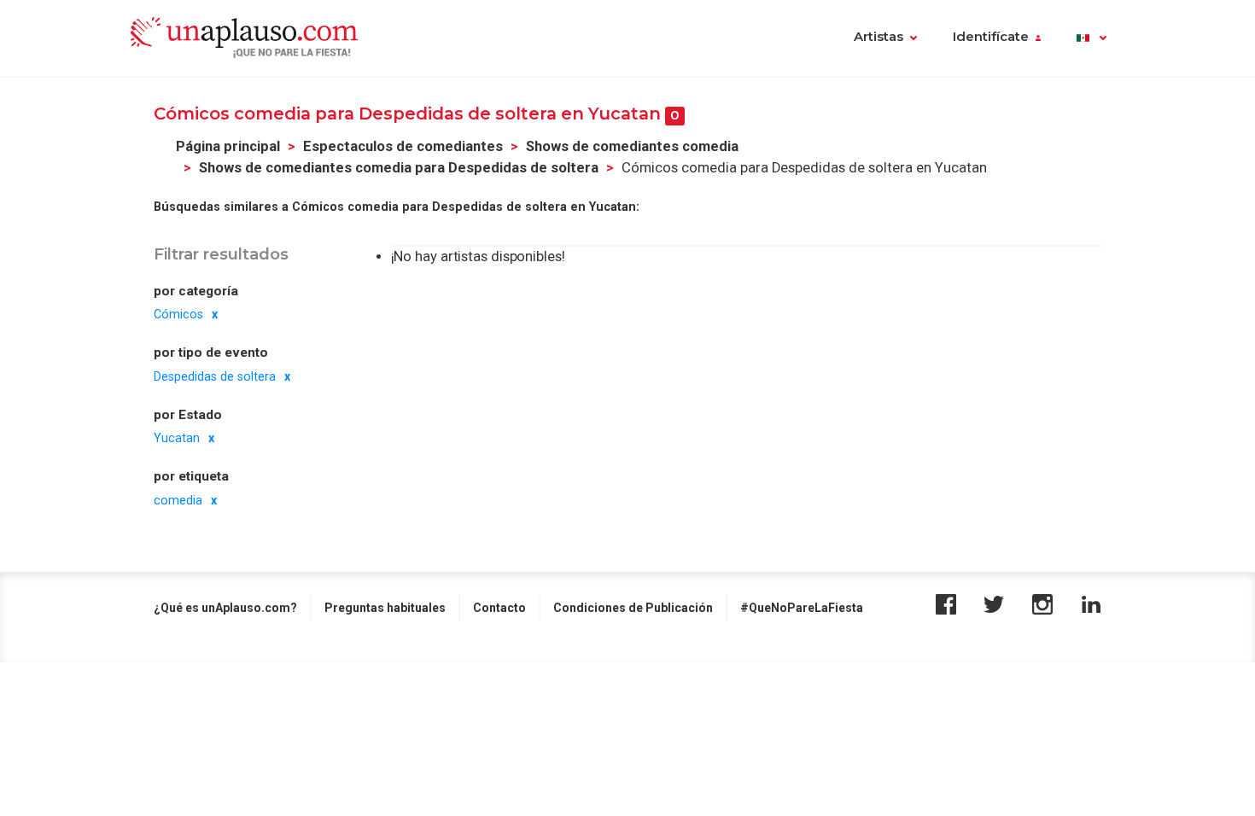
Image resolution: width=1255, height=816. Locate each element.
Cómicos (178, 314)
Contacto (499, 608)
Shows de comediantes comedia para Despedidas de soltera (398, 168)
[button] (1091, 38)
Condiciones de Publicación (633, 608)
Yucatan (177, 438)
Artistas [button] (878, 36)
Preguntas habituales (385, 608)
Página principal (228, 146)
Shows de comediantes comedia (632, 146)
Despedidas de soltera (215, 376)
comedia (178, 500)
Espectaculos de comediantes (403, 146)
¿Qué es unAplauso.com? (225, 608)
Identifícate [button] (991, 36)
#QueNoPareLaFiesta (801, 608)
